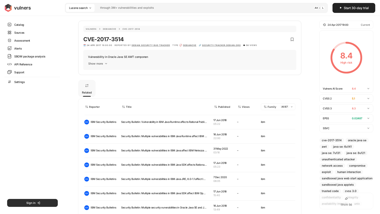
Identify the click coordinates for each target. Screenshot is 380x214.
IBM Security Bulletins (103, 121)
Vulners (91, 29)
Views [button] (246, 106)
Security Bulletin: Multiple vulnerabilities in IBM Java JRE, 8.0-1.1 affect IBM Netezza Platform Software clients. (184, 179)
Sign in (30, 202)
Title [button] (129, 106)
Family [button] (272, 106)
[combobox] (191, 8)
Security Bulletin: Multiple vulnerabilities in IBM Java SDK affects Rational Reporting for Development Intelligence (186, 164)
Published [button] (224, 106)
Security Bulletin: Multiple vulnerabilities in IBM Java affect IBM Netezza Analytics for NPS (173, 150)
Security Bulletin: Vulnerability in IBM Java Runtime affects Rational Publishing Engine (170, 121)
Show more (95, 63)
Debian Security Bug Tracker (151, 45)
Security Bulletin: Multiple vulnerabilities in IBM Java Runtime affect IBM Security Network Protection (179, 136)
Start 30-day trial (356, 8)
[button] (346, 25)
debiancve (189, 45)
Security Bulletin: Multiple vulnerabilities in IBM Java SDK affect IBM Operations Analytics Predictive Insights (183, 193)
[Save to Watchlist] (292, 39)
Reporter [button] (94, 106)
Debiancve (109, 29)
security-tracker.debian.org (221, 45)
